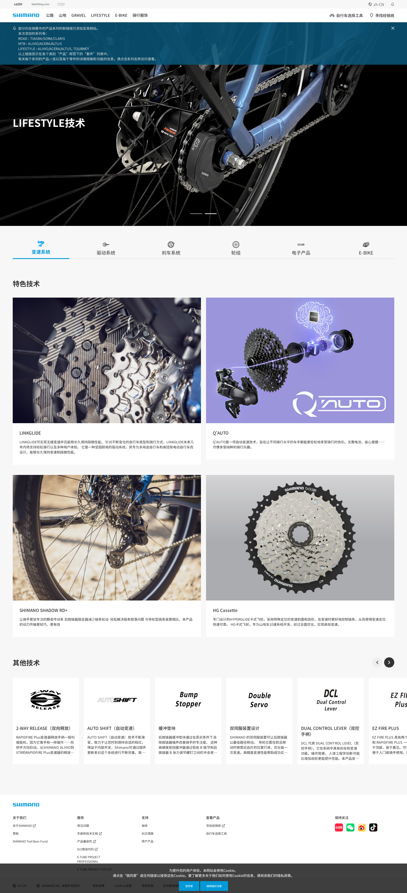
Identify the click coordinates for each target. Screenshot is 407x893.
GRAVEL (78, 15)
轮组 (236, 253)
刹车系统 (171, 253)
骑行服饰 (140, 15)
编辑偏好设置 (214, 886)
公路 (50, 15)
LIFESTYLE (100, 15)
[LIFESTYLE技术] (196, 213)
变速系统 (41, 252)
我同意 (189, 886)
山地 (62, 15)
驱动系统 (106, 253)
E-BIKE (121, 15)
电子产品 (301, 253)
